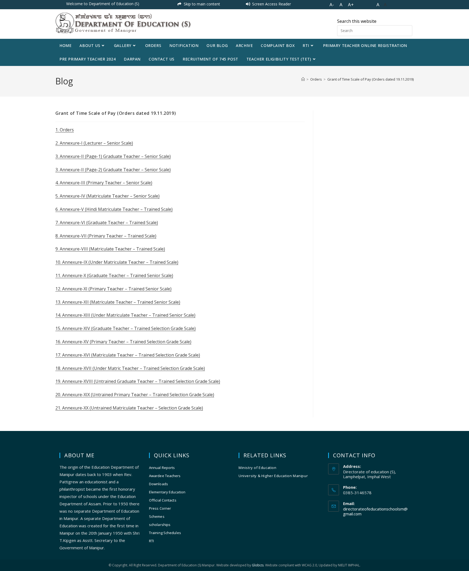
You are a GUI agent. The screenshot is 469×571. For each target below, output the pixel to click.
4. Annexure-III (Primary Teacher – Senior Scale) (103, 183)
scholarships (159, 524)
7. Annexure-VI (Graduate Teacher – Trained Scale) (106, 223)
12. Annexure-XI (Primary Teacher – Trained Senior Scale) (113, 289)
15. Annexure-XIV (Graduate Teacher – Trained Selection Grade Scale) (125, 328)
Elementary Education (167, 492)
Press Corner (160, 508)
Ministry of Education (258, 467)
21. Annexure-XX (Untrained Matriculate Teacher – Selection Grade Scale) (129, 408)
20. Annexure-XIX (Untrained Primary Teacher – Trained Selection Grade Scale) (134, 395)
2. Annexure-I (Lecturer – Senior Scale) (94, 143)
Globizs (258, 565)
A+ (351, 4)
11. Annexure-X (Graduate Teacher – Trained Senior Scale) (114, 275)
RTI (151, 540)
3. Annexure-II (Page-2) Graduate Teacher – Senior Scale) (113, 170)
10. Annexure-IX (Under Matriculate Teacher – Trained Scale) (116, 262)
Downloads (158, 483)
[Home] (303, 79)
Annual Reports (162, 467)
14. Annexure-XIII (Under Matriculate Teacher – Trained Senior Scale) (125, 315)
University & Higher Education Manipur (273, 475)
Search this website (356, 21)
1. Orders (64, 130)
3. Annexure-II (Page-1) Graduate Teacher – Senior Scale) (113, 156)
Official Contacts (162, 500)
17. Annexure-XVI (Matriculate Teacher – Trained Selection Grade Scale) (127, 355)
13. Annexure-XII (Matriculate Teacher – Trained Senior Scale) (117, 302)
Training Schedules (165, 532)
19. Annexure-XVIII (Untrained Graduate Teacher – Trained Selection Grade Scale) (137, 381)
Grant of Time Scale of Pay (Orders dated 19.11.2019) (370, 79)
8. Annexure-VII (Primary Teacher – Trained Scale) (105, 236)
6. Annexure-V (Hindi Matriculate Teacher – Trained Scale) (114, 209)
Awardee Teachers (165, 475)
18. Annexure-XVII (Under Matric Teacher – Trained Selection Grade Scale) (130, 368)
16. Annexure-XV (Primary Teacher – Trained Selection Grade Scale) (123, 342)
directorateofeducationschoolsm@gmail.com (375, 511)
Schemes (156, 516)
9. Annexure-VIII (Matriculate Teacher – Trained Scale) (110, 249)
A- (331, 4)
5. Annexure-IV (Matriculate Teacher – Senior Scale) (107, 196)
